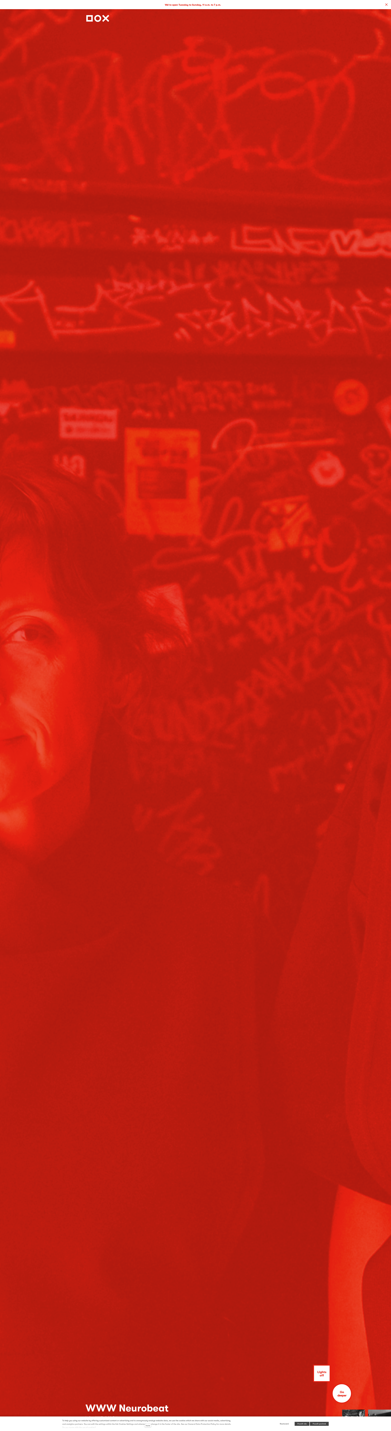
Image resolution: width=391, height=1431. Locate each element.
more (148, 1425)
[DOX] (97, 17)
